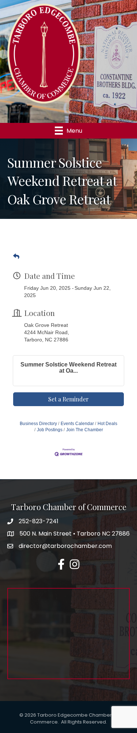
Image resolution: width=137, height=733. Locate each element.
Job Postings (49, 429)
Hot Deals (107, 423)
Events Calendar (77, 423)
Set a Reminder (68, 399)
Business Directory (38, 423)
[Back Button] (16, 256)
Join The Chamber (84, 429)
